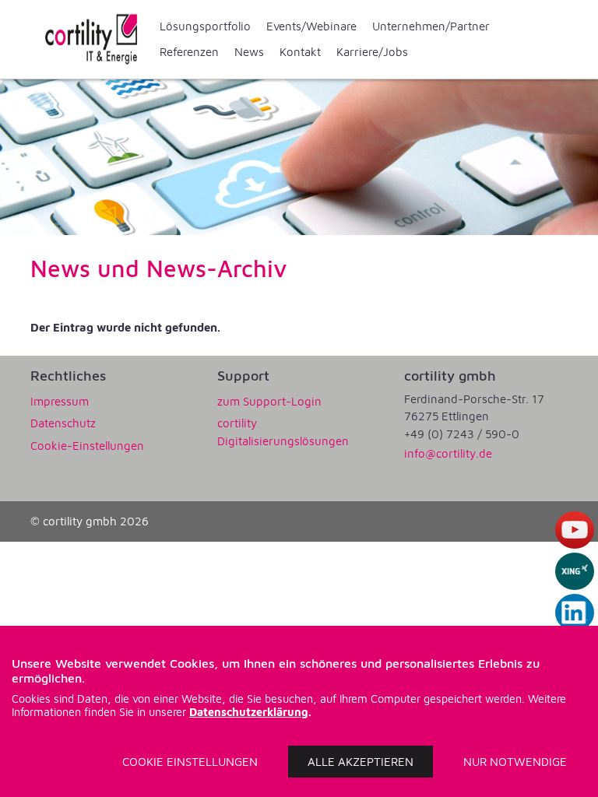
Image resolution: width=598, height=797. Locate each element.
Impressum (59, 401)
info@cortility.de (448, 453)
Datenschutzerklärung (248, 711)
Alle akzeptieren (360, 761)
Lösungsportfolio (205, 26)
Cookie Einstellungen (190, 761)
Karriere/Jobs (372, 51)
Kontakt (300, 51)
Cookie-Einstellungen (87, 445)
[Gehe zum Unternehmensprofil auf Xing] (574, 571)
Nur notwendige (515, 761)
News (249, 51)
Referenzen (189, 51)
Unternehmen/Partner (431, 26)
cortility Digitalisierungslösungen (283, 432)
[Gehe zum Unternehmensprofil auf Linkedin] (574, 612)
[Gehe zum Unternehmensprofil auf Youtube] (574, 530)
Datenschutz (63, 423)
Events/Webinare (311, 26)
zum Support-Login (269, 401)
